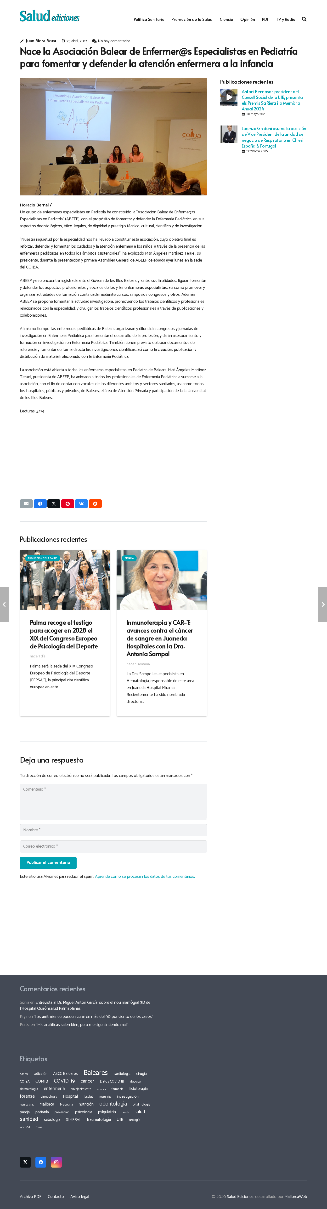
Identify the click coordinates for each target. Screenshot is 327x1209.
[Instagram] (56, 1162)
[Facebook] (40, 1162)
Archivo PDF (30, 1196)
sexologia (52, 1119)
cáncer (87, 1081)
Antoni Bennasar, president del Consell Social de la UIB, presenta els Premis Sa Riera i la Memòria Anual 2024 (272, 100)
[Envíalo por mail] (26, 503)
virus (39, 1127)
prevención (62, 1112)
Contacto (56, 1196)
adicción (40, 1074)
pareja (25, 1112)
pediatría (42, 1112)
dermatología (29, 1089)
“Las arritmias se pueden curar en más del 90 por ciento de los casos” (93, 1016)
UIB (120, 1119)
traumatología (99, 1119)
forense (27, 1096)
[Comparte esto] (40, 503)
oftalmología (141, 1104)
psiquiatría (107, 1112)
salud (140, 1112)
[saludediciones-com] (49, 16)
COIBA (25, 1081)
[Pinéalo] (67, 503)
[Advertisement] (113, 452)
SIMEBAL (73, 1120)
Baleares (96, 1073)
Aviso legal (79, 1196)
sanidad (29, 1119)
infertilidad (105, 1097)
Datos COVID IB (112, 1081)
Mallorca (46, 1104)
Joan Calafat (27, 1105)
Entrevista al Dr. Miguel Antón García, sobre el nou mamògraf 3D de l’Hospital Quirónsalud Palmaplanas (85, 1005)
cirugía (141, 1074)
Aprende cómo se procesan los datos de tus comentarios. (145, 876)
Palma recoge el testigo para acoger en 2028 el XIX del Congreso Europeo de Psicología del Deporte (64, 634)
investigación (128, 1096)
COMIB (41, 1081)
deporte (135, 1081)
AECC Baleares (65, 1073)
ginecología (48, 1097)
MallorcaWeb (295, 1196)
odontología (113, 1104)
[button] (304, 19)
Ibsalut (88, 1097)
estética (101, 1089)
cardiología (121, 1074)
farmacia (118, 1089)
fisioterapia (138, 1088)
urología (134, 1120)
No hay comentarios (114, 41)
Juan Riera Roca (41, 41)
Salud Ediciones (240, 1196)
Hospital (70, 1096)
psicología (83, 1112)
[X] (25, 1162)
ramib (125, 1112)
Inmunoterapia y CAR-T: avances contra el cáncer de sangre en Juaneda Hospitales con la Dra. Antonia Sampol (160, 638)
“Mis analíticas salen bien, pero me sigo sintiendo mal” (82, 1024)
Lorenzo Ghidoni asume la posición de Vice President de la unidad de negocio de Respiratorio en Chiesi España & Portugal (274, 136)
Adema (24, 1074)
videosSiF (25, 1127)
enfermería (54, 1088)
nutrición (86, 1104)
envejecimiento (81, 1089)
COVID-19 (64, 1081)
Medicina (66, 1104)
